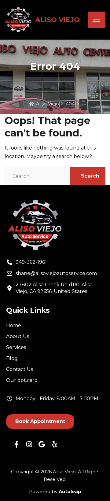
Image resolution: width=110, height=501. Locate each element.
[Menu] (96, 20)
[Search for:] (37, 176)
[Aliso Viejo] (42, 20)
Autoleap (70, 491)
